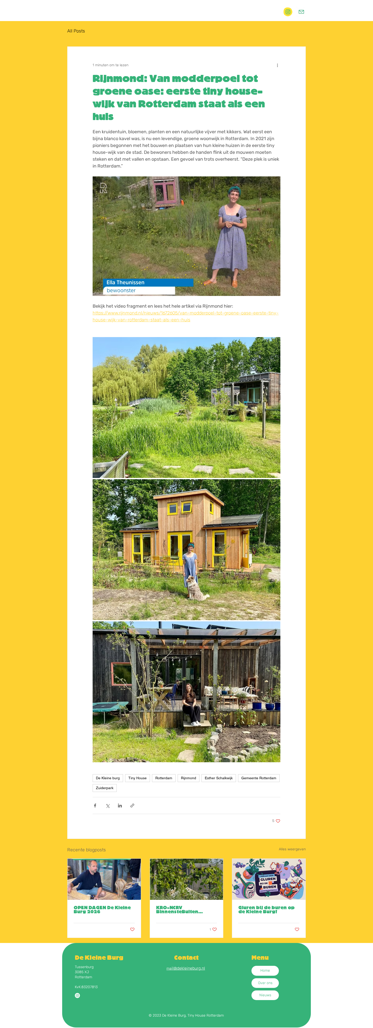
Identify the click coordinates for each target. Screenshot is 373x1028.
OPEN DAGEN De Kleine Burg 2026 (102, 910)
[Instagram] (77, 995)
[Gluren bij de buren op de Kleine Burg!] (269, 879)
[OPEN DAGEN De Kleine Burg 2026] (104, 879)
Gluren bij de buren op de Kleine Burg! (266, 910)
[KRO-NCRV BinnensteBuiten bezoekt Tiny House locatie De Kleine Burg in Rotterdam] (186, 879)
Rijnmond (188, 778)
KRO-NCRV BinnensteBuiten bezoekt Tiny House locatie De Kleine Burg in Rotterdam (183, 910)
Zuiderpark (104, 788)
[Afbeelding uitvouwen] (186, 407)
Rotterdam (163, 778)
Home (265, 970)
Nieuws (265, 995)
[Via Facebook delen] (95, 805)
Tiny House (137, 778)
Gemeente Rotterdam (258, 778)
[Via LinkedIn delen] (119, 805)
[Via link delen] (132, 805)
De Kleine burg (108, 778)
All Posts (76, 31)
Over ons (265, 983)
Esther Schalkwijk (219, 778)
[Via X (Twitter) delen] (107, 805)
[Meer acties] (277, 65)
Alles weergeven (292, 849)
